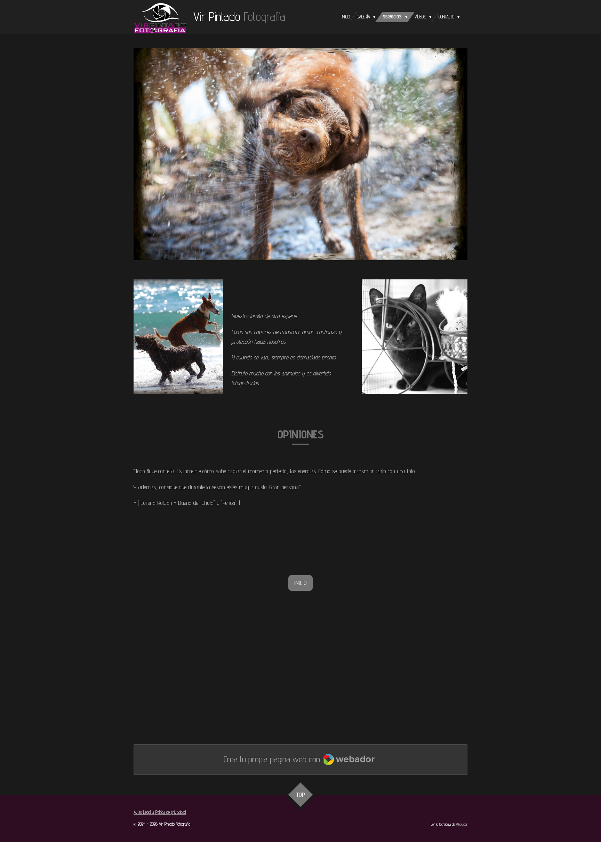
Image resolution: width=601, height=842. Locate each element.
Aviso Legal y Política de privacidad (160, 812)
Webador (461, 824)
